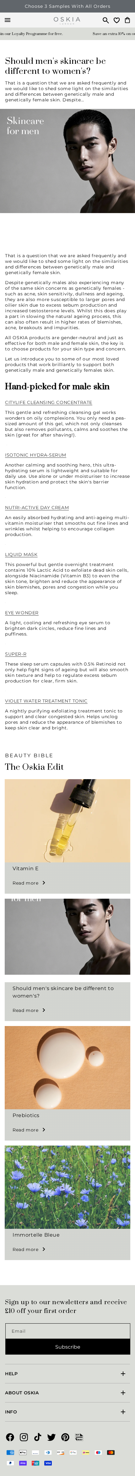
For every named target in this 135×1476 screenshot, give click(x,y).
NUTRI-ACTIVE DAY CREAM (37, 507)
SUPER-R (15, 654)
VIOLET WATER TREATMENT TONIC (46, 701)
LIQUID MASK (21, 554)
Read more (25, 883)
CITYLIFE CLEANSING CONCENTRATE (48, 402)
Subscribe (67, 1347)
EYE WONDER (22, 612)
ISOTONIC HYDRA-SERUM (35, 455)
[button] (103, 20)
